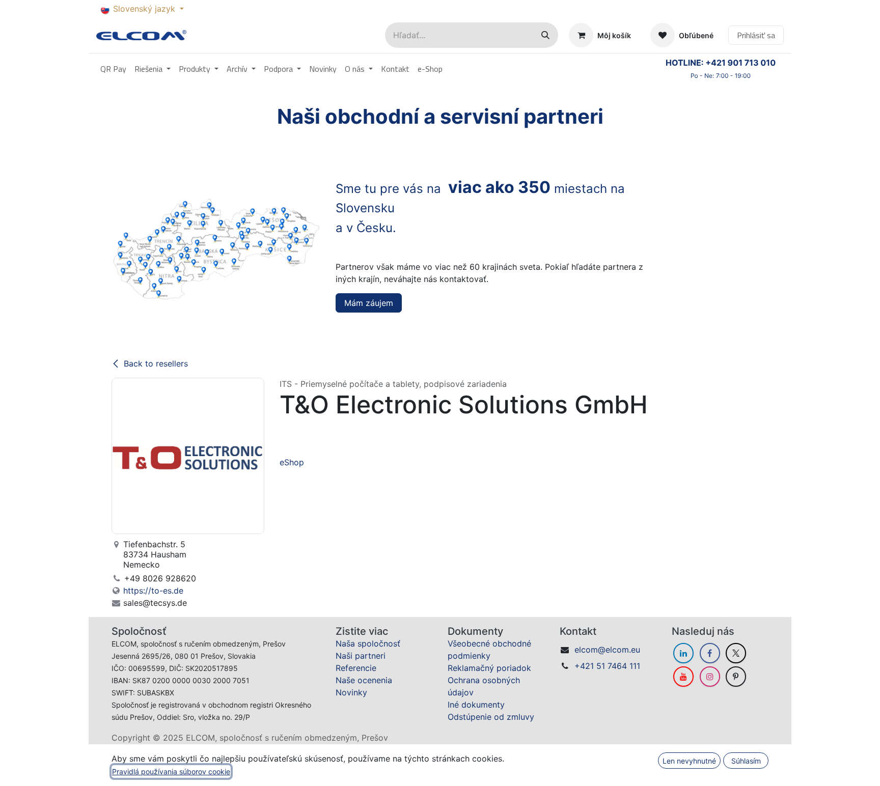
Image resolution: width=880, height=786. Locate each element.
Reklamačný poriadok (489, 668)
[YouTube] (683, 676)
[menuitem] (113, 69)
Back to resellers (156, 363)
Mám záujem (368, 303)
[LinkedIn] (683, 653)
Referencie (356, 668)
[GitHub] (736, 676)
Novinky (351, 692)
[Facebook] (710, 653)
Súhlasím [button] (746, 760)
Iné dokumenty (476, 704)
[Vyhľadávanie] (545, 35)
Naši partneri (361, 656)
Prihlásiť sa (756, 35)
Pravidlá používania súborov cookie (171, 771)
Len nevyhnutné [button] (689, 760)
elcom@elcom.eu (607, 649)
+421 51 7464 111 (607, 666)
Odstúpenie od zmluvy (491, 717)
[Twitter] (736, 653)
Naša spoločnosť (368, 643)
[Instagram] (710, 676)
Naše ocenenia (364, 680)
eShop (292, 462)
